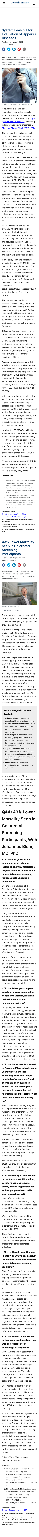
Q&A (25, 1510)
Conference (6, 517)
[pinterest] (19, 49)
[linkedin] (14, 49)
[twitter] (9, 49)
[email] (24, 49)
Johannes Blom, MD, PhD (11, 560)
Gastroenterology (19, 517)
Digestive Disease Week (11, 514)
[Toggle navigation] (4, 3)
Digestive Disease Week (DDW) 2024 (18, 128)
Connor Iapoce (7, 44)
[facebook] (3, 49)
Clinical (24, 514)
